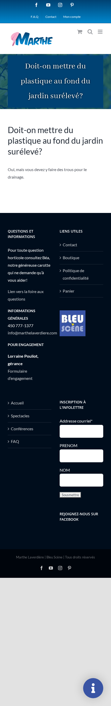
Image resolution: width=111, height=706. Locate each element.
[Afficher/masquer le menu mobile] (100, 31)
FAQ (15, 441)
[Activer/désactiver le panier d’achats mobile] (79, 31)
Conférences (22, 428)
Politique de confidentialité (76, 274)
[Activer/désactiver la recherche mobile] (90, 31)
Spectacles (20, 415)
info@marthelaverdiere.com (32, 332)
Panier (68, 290)
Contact (70, 244)
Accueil (17, 402)
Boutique (71, 257)
